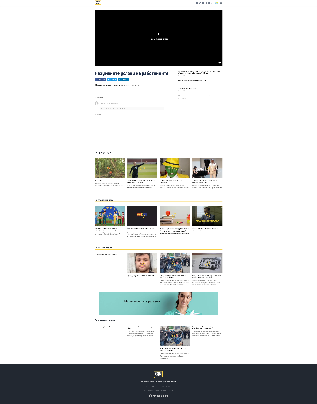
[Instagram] (206, 3)
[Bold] (101, 108)
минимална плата (118, 85)
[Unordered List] (113, 108)
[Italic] (104, 108)
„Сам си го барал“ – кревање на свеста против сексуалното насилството (205, 229)
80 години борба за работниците (106, 254)
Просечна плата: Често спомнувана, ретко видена (141, 328)
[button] (211, 3)
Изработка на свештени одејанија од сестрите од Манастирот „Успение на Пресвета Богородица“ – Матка (199, 72)
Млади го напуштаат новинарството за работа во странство (173, 277)
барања (99, 85)
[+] (124, 108)
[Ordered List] (111, 108)
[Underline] (106, 108)
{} (122, 108)
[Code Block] (118, 108)
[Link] (120, 108)
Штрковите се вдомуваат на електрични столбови (195, 96)
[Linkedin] (209, 3)
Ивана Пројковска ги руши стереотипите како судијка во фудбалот (141, 181)
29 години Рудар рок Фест (187, 88)
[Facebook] (197, 3)
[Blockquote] (115, 108)
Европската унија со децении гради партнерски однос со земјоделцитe (106, 229)
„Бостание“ (98, 181)
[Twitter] (200, 3)
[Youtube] (203, 3)
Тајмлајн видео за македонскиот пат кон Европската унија (140, 229)
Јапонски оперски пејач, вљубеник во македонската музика (204, 181)
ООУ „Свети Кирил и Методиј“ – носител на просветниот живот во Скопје (206, 277)
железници (107, 85)
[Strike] (108, 108)
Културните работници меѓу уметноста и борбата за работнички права (206, 328)
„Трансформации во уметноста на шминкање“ (171, 181)
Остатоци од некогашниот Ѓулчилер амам (192, 81)
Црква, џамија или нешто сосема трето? (140, 276)
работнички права (132, 85)
